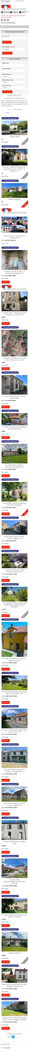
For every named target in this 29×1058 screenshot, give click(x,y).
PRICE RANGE (5, 47)
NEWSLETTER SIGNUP (25, 12)
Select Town (5, 63)
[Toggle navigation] (3, 26)
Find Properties (7, 53)
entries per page (17, 109)
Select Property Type (7, 80)
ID (2, 36)
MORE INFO (6, 282)
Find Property (6, 42)
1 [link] (13, 1037)
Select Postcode (6, 68)
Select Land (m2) (6, 85)
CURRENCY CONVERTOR (15, 12)
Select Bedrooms (6, 74)
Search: (7, 112)
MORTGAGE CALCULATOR (6, 12)
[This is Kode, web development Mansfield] (5, 1047)
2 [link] (15, 1037)
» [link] (20, 1037)
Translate (6, 2)
